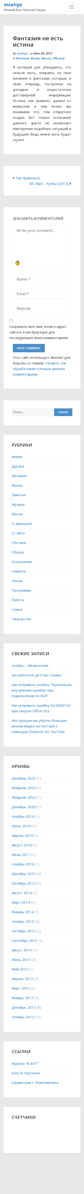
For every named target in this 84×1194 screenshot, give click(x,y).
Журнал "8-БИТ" (25, 1063)
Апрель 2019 (22, 835)
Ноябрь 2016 (23, 864)
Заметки (19, 494)
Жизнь (35, 58)
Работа (18, 599)
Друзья (18, 466)
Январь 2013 (22, 997)
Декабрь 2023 (24, 778)
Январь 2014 (22, 911)
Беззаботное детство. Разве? (37, 675)
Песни (17, 580)
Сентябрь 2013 (24, 940)
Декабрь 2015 (24, 873)
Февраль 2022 (24, 797)
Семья (17, 609)
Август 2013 (22, 950)
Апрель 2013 (22, 978)
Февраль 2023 (24, 787)
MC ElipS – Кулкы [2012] (48, 183)
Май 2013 (20, 969)
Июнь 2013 (21, 959)
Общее (18, 552)
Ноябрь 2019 (23, 816)
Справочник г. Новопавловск (35, 1082)
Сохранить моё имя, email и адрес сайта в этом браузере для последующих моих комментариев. (39, 332)
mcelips (13, 4)
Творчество (22, 619)
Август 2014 (22, 892)
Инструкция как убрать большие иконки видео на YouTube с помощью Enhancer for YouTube (39, 726)
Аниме (17, 456)
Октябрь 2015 (23, 883)
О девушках (22, 523)
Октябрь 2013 (23, 931)
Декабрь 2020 (24, 806)
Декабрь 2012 (24, 1007)
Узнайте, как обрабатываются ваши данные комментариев (39, 369)
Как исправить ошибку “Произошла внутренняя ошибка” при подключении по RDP (41, 690)
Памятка (19, 571)
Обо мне (59, 58)
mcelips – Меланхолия (30, 665)
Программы (21, 590)
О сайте (18, 533)
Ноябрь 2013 (23, 921)
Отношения (22, 561)
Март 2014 (21, 902)
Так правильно (28, 178)
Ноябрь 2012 (23, 1016)
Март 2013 (21, 988)
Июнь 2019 (21, 826)
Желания (22, 58)
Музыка (18, 504)
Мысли (46, 58)
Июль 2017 (21, 854)
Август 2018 (22, 845)
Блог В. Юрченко (26, 1073)
